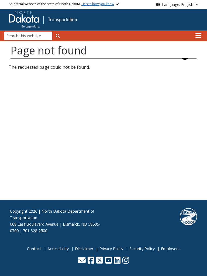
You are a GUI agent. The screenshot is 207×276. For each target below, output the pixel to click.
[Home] (43, 19)
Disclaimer (84, 248)
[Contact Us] (82, 260)
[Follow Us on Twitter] (99, 260)
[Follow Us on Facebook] (91, 260)
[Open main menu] (198, 35)
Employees (170, 248)
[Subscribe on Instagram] (125, 260)
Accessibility (58, 248)
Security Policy (142, 248)
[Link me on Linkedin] (117, 260)
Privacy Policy (111, 248)
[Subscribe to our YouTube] (108, 260)
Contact (34, 248)
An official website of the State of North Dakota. (61, 4)
